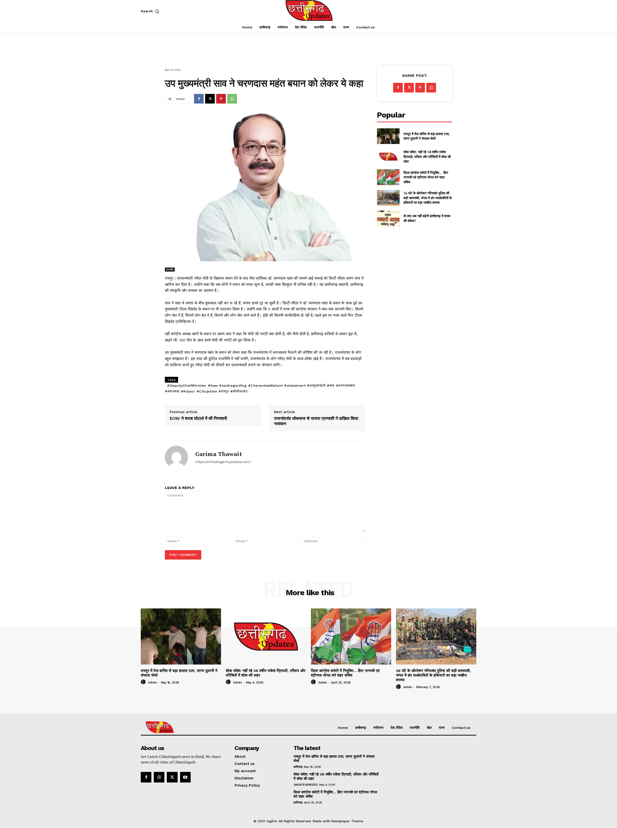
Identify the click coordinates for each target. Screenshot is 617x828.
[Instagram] (159, 777)
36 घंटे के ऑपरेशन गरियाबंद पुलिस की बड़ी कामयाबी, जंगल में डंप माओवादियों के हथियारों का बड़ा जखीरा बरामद (427, 198)
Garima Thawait (218, 453)
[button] (151, 11)
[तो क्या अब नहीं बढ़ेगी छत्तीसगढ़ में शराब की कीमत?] (388, 218)
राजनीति (169, 269)
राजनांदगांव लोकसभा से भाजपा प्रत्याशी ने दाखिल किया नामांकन (316, 421)
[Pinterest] (221, 99)
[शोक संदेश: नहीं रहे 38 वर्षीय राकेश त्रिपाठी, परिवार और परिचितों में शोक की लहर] (388, 156)
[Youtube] (185, 777)
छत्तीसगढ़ (298, 767)
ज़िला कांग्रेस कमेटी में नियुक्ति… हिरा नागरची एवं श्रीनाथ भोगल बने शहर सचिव (425, 177)
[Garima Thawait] (176, 457)
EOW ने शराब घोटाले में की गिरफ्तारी (198, 418)
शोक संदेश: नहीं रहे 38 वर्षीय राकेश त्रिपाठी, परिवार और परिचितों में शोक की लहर (427, 156)
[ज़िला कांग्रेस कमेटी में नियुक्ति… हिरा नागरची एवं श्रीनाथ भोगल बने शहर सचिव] (388, 177)
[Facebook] (199, 99)
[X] (210, 99)
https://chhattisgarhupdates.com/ (223, 462)
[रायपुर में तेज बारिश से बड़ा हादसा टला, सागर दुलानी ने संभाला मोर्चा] (388, 136)
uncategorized (306, 784)
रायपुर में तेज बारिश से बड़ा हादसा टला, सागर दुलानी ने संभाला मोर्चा (426, 136)
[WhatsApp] (232, 99)
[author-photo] (144, 682)
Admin (152, 682)
